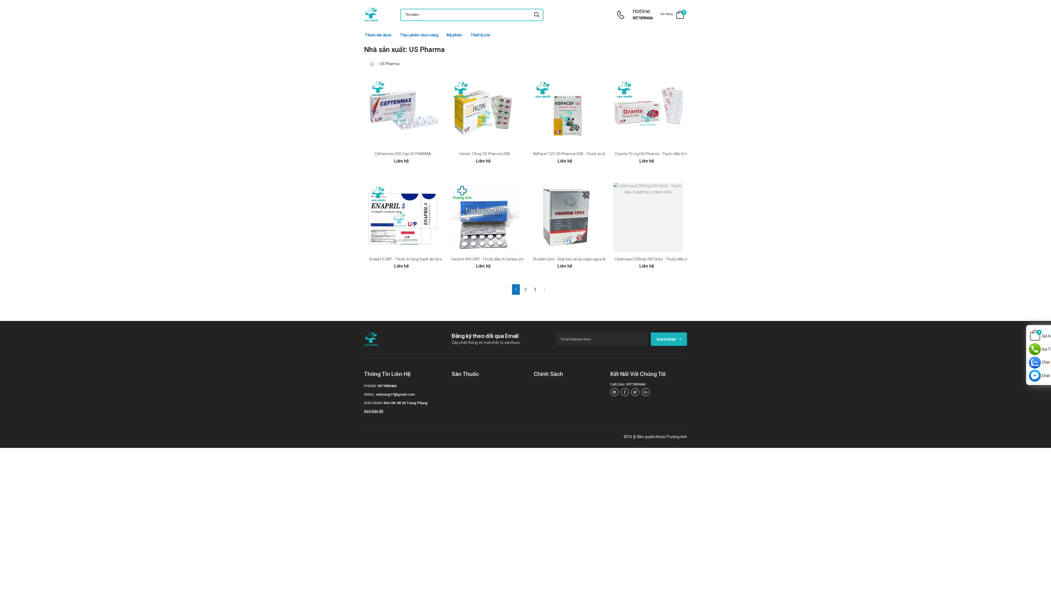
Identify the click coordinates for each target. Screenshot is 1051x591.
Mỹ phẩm (454, 35)
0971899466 (643, 18)
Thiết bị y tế (480, 35)
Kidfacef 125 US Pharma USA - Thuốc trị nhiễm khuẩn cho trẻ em (587, 154)
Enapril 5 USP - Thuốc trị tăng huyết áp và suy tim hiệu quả (418, 259)
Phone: (370, 386)
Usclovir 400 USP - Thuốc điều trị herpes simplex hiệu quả (499, 259)
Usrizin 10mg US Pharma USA (484, 154)
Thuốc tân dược (378, 35)
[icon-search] (536, 15)
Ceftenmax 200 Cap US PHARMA (403, 154)
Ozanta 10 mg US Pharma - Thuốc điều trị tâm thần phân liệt (665, 154)
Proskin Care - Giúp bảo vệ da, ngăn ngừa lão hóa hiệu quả (581, 259)
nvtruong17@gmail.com (395, 394)
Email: (369, 394)
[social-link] (614, 392)
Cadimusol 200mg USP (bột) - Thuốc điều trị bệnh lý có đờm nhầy (669, 259)
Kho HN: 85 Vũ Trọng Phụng (405, 403)
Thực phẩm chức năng (419, 35)
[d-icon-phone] (622, 15)
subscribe (666, 339)
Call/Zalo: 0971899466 (627, 384)
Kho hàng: (373, 403)
